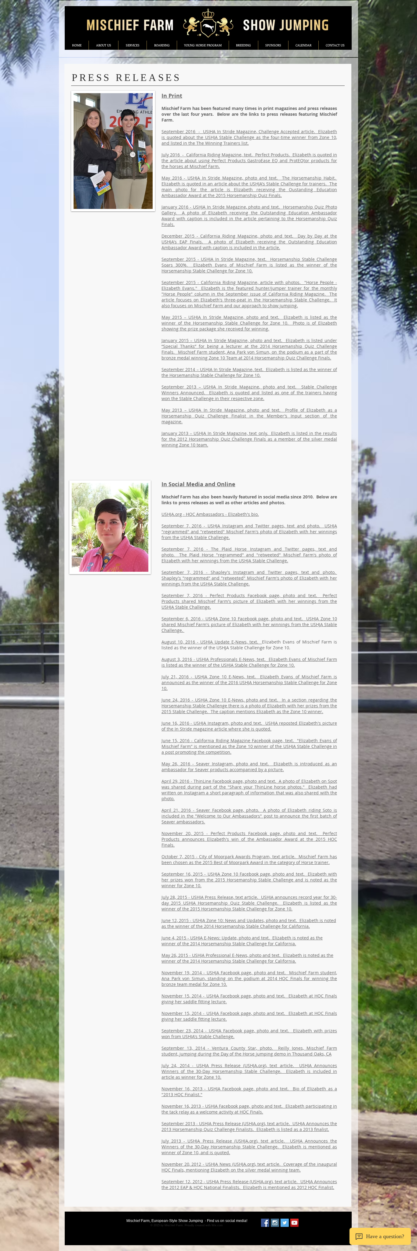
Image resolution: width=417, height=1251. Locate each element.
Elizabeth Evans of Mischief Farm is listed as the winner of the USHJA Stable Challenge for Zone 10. (249, 645)
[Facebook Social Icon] (265, 1223)
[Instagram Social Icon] (275, 1223)
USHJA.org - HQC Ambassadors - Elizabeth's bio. (210, 514)
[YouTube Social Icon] (294, 1223)
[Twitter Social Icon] (285, 1223)
